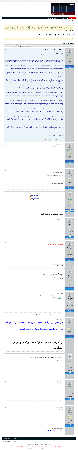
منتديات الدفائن (65, 18)
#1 (5, 49)
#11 (5, 381)
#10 (5, 355)
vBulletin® (39, 443)
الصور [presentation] (64, 43)
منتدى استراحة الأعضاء (59, 23)
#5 (5, 219)
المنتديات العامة (66, 23)
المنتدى (71, 23)
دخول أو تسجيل (7, 0)
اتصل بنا (14, 438)
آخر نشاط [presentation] (67, 43)
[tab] (72, 43)
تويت (69, 67)
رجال (54, 139)
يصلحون (46, 139)
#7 (5, 271)
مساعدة (18, 438)
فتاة (52, 139)
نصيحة (48, 139)
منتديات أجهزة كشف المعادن (53, 18)
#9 (5, 319)
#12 (5, 407)
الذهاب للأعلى (6, 438)
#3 (5, 170)
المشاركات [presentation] (72, 43)
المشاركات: (70, 64)
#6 (5, 242)
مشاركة (69, 209)
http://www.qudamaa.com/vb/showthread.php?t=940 (55, 244)
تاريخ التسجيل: (70, 61)
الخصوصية (10, 438)
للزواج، (50, 139)
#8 (5, 293)
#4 (5, 193)
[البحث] (20, 46)
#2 (5, 144)
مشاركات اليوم (71, 20)
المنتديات (72, 18)
